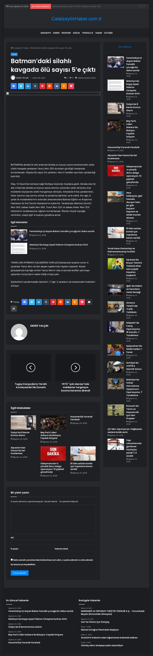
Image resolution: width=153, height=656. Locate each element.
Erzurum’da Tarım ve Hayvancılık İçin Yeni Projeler (132, 412)
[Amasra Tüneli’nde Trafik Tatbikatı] (116, 306)
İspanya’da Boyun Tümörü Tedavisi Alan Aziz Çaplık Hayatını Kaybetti (134, 267)
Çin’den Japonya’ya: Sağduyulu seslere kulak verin (125, 431)
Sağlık (76, 33)
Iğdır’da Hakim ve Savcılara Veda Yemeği (134, 289)
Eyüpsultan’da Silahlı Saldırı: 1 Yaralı (134, 349)
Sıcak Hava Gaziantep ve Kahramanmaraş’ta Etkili (121, 250)
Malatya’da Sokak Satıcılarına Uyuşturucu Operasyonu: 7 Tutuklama (134, 387)
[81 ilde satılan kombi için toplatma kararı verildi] (83, 453)
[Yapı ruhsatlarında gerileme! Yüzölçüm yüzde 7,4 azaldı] (116, 444)
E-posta (15, 549)
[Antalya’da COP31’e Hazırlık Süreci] (116, 366)
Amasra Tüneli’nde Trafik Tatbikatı (132, 307)
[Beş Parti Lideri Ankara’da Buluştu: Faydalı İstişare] (53, 422)
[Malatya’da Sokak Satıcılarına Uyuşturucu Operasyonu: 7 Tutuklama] (116, 383)
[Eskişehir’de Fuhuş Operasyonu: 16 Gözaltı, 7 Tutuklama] (116, 326)
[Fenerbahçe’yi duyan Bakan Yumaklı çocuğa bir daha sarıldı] (19, 235)
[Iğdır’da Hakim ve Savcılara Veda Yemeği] (116, 290)
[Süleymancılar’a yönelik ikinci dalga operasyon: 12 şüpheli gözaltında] (53, 453)
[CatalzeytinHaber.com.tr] (76, 18)
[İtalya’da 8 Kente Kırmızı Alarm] (23, 422)
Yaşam (98, 33)
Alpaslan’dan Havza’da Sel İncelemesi (18, 450)
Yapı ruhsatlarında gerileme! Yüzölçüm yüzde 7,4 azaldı (133, 448)
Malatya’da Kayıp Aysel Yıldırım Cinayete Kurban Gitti (58, 244)
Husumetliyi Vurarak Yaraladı (81, 418)
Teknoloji (87, 33)
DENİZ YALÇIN (22, 78)
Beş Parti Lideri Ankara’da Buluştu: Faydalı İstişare (50, 435)
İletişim (108, 33)
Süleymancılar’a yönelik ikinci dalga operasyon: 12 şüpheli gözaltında (52, 467)
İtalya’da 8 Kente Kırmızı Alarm (66, 6)
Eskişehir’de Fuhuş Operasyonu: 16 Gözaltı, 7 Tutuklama (133, 329)
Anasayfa (45, 33)
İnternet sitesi (61, 549)
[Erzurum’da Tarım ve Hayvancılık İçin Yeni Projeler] (116, 410)
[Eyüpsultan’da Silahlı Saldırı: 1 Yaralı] (116, 350)
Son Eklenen (125, 46)
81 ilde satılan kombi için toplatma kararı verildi (81, 466)
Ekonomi (66, 33)
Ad (13, 537)
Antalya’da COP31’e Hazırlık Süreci (134, 366)
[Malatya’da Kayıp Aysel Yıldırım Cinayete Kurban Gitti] (19, 248)
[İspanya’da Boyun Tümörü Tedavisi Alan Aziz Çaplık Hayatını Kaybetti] (116, 263)
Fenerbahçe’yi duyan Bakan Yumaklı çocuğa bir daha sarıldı (61, 231)
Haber (56, 33)
